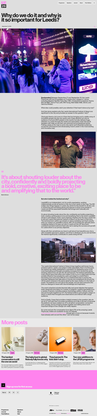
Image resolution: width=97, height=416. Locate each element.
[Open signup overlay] (48, 379)
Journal (75, 3)
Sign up (4, 392)
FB (9, 392)
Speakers (69, 3)
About (81, 3)
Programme (61, 3)
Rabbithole (69, 413)
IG (13, 392)
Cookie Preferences (84, 413)
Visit (18, 414)
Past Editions (88, 3)
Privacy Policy (58, 413)
